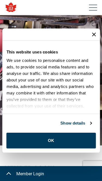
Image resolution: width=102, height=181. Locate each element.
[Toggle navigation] (93, 7)
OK (51, 140)
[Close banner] (94, 34)
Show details (72, 123)
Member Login (30, 173)
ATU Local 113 (11, 7)
